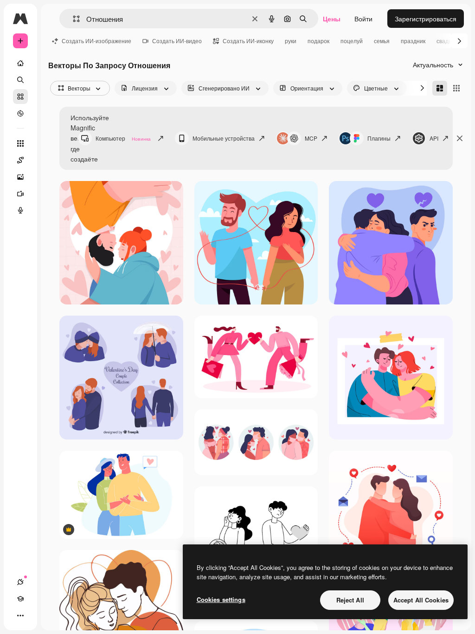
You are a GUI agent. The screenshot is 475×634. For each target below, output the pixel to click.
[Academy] (20, 598)
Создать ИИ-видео (177, 41)
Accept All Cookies (421, 599)
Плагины (379, 138)
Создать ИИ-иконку (248, 41)
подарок (318, 41)
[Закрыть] (459, 138)
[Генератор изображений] (20, 176)
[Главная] (20, 63)
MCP (311, 138)
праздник (413, 41)
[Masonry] (439, 88)
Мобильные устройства (224, 138)
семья (382, 41)
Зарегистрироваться (425, 18)
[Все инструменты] (20, 143)
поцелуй (351, 41)
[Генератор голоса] (20, 210)
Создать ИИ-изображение (96, 41)
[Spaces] (20, 160)
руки (290, 41)
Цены (331, 18)
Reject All (350, 599)
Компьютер (123, 138)
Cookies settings (221, 599)
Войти (363, 18)
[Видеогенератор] (20, 193)
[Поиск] (20, 79)
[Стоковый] (20, 96)
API (434, 138)
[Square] (456, 88)
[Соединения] (20, 582)
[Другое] (20, 615)
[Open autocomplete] (72, 18)
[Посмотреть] (20, 113)
